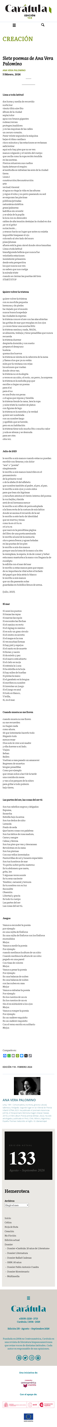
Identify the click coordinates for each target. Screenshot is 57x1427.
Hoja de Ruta (11, 1226)
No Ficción (10, 1235)
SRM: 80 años (14, 1262)
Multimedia (13, 1276)
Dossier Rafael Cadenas (19, 1257)
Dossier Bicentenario (18, 1271)
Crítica (8, 1222)
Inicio (8, 1218)
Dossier (9, 1244)
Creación (18, 38)
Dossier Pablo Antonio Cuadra (23, 1267)
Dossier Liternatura (17, 1253)
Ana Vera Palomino (14, 70)
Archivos (9, 1200)
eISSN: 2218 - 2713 (28, 1318)
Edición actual (12, 1240)
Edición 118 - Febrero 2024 (17, 1066)
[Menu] (14, 25)
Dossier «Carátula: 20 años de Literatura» (28, 1248)
